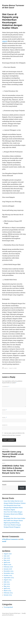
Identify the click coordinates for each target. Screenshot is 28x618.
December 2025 (8, 571)
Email (4, 417)
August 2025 (8, 580)
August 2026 (8, 554)
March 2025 (7, 590)
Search (4, 484)
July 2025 (6, 582)
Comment (5, 386)
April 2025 (7, 588)
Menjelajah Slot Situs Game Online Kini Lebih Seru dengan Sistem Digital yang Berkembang (14, 520)
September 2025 (9, 577)
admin (6, 368)
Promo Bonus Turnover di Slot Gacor (13, 6)
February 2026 (8, 567)
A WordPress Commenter (10, 539)
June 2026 (7, 558)
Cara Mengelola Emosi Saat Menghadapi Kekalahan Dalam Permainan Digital (13, 507)
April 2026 (7, 562)
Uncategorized (8, 607)
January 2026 (8, 569)
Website (4, 425)
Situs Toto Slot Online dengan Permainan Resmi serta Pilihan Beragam (13, 514)
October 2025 (8, 575)
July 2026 (7, 556)
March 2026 (7, 564)
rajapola (4, 41)
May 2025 (7, 586)
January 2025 (8, 595)
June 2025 (7, 584)
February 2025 (8, 593)
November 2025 (9, 573)
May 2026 (7, 560)
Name (4, 410)
